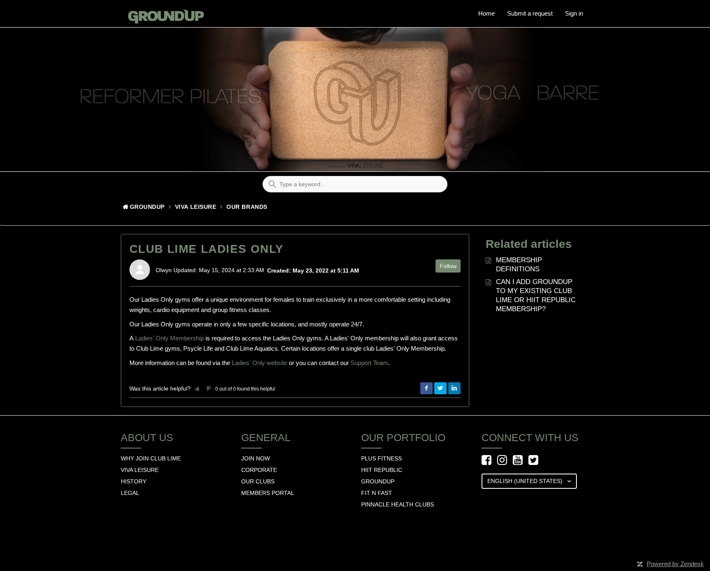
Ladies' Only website (259, 362)
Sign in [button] (574, 13)
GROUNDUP (377, 481)
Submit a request (530, 13)
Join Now (255, 458)
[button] (197, 388)
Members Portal (267, 493)
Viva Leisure (196, 206)
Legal (130, 493)
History (133, 481)
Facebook (426, 388)
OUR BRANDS (246, 206)
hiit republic (381, 470)
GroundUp (147, 206)
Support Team (369, 362)
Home (486, 13)
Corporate (259, 470)
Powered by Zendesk (675, 563)
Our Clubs (257, 481)
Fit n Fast (376, 493)
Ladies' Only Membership (169, 338)
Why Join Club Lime (151, 458)
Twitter (440, 388)
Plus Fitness (381, 458)
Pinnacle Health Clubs (397, 504)
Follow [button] (448, 266)
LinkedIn (454, 388)
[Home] (163, 13)
